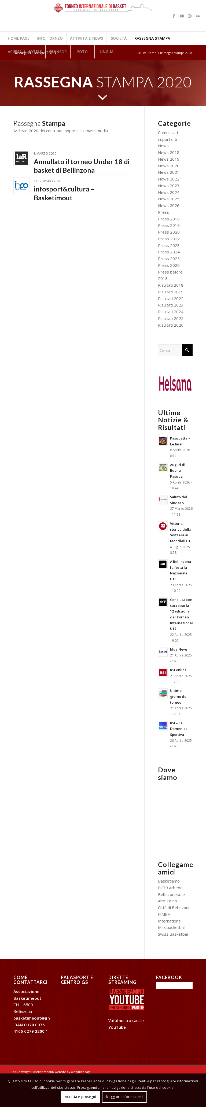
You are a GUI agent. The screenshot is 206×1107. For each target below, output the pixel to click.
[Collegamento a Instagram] (190, 16)
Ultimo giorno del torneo (178, 696)
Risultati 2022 (170, 298)
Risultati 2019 (170, 291)
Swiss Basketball (173, 934)
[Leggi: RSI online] (163, 672)
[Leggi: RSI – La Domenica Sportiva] (163, 725)
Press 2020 (169, 232)
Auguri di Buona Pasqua (177, 470)
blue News (178, 649)
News (163, 145)
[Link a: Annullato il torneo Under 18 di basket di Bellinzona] (21, 158)
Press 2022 (169, 238)
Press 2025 (169, 258)
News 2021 (168, 172)
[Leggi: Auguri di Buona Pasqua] (163, 467)
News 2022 (168, 179)
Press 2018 (169, 219)
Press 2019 (169, 225)
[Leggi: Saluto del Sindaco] (163, 499)
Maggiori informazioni (124, 1096)
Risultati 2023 (170, 305)
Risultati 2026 (170, 325)
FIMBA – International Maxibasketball (171, 921)
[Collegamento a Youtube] (182, 16)
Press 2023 (169, 245)
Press (163, 212)
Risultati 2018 (170, 285)
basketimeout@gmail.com (39, 1018)
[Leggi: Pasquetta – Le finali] (163, 441)
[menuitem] (18, 38)
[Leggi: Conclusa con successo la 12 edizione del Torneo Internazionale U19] (163, 602)
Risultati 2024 (170, 311)
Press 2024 (169, 251)
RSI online (178, 669)
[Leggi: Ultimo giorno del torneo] (163, 693)
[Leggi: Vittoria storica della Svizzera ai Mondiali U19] (163, 526)
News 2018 (168, 152)
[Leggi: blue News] (163, 652)
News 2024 (168, 192)
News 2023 (168, 185)
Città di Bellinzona (174, 907)
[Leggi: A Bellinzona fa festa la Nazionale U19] (163, 564)
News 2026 (168, 205)
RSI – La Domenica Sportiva (178, 729)
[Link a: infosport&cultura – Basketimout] (21, 185)
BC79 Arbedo (170, 887)
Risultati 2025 (170, 318)
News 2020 (168, 165)
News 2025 (168, 198)
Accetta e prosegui (80, 1096)
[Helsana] (175, 382)
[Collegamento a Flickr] (198, 16)
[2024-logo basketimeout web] (103, 18)
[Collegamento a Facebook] (174, 16)
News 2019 (168, 159)
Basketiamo (169, 881)
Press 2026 (169, 265)
